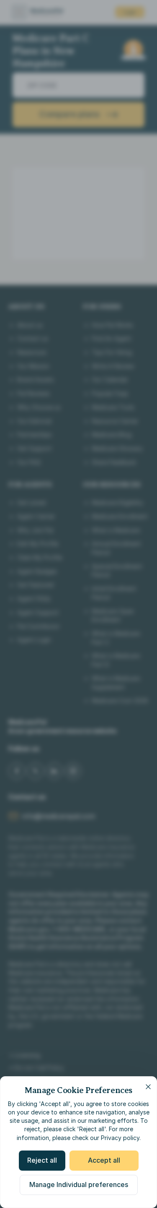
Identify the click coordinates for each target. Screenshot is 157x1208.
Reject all (42, 1160)
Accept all (104, 1160)
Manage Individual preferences (78, 1184)
